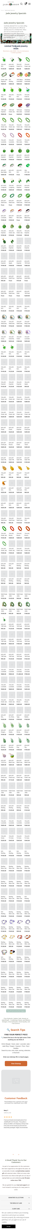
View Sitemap (16, 1064)
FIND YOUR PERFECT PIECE (15, 1034)
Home (2, 10)
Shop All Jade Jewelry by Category (16, 1011)
